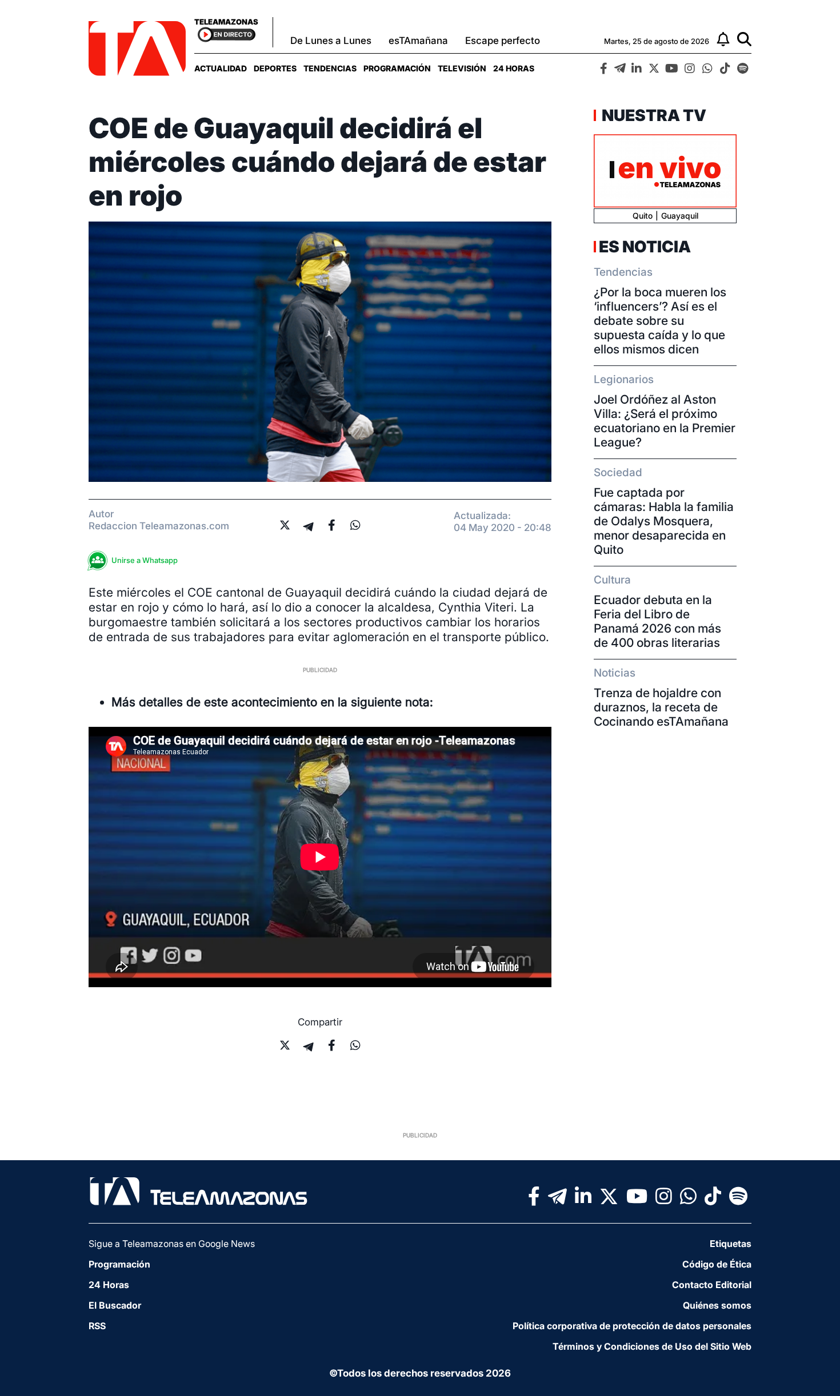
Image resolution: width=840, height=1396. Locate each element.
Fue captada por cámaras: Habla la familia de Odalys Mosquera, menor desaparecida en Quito (664, 521)
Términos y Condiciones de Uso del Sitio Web (652, 1346)
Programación (397, 68)
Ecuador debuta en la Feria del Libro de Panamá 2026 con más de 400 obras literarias (657, 621)
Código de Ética (716, 1264)
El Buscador (115, 1305)
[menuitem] (220, 68)
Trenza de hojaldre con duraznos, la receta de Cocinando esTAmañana (661, 707)
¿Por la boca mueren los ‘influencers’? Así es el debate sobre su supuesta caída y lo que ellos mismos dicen (660, 320)
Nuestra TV (652, 115)
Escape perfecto (502, 40)
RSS (97, 1325)
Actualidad (220, 68)
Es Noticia (645, 246)
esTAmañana (418, 40)
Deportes (275, 68)
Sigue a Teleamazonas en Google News (172, 1243)
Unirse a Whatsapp (144, 560)
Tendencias (330, 68)
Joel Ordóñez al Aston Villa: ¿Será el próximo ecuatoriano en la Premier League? (664, 420)
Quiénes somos (717, 1305)
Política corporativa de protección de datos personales (632, 1325)
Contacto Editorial (711, 1284)
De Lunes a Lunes (330, 40)
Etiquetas (730, 1243)
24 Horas (513, 68)
